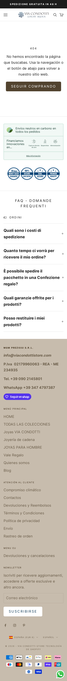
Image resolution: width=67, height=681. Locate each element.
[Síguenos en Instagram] (14, 625)
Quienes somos (16, 463)
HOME (9, 416)
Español (48, 637)
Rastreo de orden (18, 536)
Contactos (12, 498)
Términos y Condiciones (24, 513)
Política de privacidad (22, 521)
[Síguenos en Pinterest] (24, 625)
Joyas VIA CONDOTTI (22, 432)
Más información (33, 156)
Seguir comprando (33, 86)
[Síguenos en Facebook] (5, 625)
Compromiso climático (22, 490)
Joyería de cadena (19, 440)
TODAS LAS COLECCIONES (27, 424)
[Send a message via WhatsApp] (60, 674)
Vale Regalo (14, 455)
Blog (7, 470)
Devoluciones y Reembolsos (27, 505)
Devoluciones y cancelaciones (29, 556)
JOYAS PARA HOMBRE (23, 447)
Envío (8, 528)
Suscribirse (23, 611)
